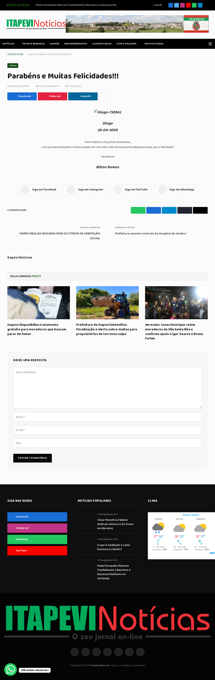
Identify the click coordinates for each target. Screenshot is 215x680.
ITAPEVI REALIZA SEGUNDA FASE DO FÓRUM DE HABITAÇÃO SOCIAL (59, 236)
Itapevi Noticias (19, 258)
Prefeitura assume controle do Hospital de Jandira (150, 233)
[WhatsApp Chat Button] (10, 669)
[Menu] (210, 44)
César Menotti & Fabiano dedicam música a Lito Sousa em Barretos (115, 524)
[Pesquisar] (207, 5)
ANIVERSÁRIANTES (75, 43)
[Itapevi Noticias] (36, 24)
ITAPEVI (13, 65)
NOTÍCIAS (8, 43)
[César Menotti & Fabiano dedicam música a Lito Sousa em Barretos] (85, 519)
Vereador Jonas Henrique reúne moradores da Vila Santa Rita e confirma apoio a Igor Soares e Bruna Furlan (174, 332)
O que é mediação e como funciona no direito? (113, 547)
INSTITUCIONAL (154, 43)
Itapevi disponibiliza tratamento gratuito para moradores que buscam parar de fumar (36, 329)
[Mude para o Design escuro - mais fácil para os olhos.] (204, 43)
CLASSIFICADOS (101, 43)
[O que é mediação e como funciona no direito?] (85, 544)
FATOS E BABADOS (33, 43)
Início (31, 54)
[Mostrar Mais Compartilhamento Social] (103, 96)
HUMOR (54, 43)
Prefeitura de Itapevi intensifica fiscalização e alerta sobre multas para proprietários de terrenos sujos (106, 329)
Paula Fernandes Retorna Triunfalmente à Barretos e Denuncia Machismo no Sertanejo (78, 5)
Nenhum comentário (47, 86)
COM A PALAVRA (126, 43)
